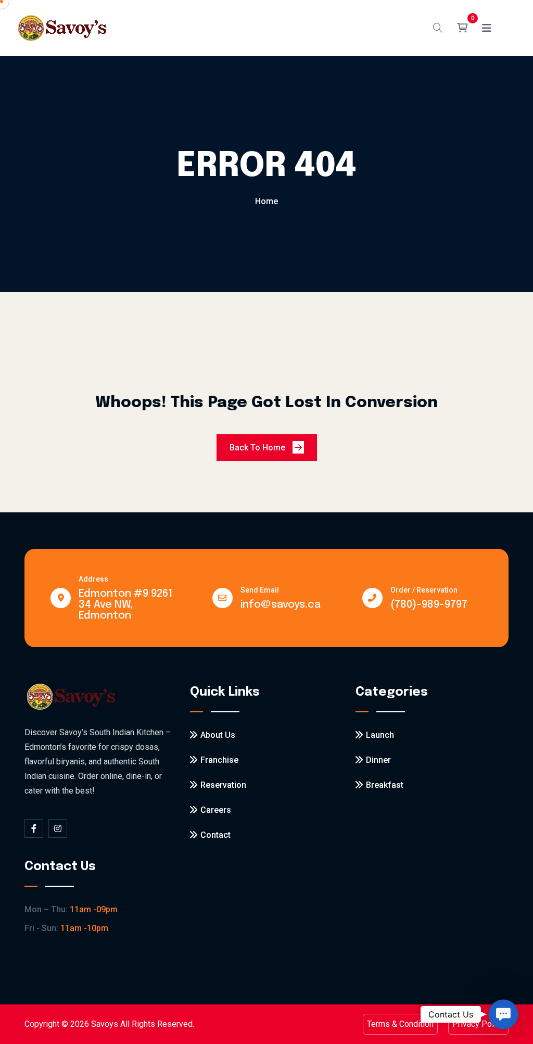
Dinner (378, 760)
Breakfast (384, 785)
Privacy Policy (478, 1024)
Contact (215, 835)
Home (266, 201)
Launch (380, 735)
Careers (215, 810)
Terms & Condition (400, 1024)
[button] (503, 1014)
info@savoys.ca (280, 604)
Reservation (223, 785)
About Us (217, 735)
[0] (462, 28)
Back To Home (258, 447)
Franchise (219, 760)
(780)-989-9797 (428, 604)
